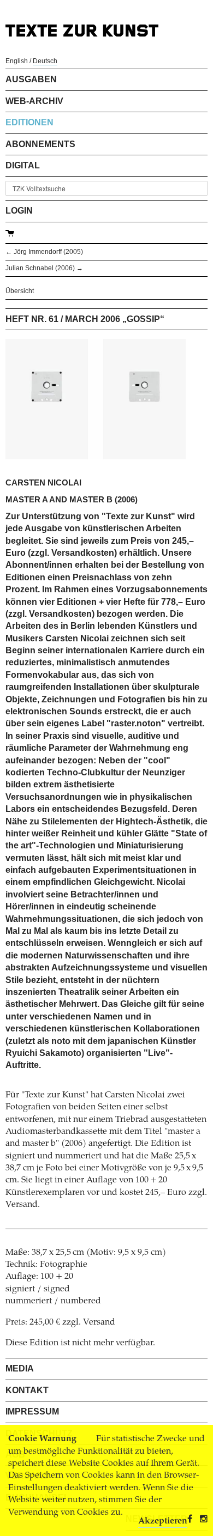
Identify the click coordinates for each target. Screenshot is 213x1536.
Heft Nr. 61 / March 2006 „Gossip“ (84, 319)
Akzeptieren (162, 1521)
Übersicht (19, 291)
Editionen (29, 122)
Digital (22, 165)
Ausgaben (31, 79)
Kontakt (27, 1390)
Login (19, 210)
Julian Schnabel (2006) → (44, 268)
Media (19, 1368)
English (16, 61)
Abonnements (40, 144)
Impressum (32, 1411)
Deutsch (45, 61)
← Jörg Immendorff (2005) (44, 252)
